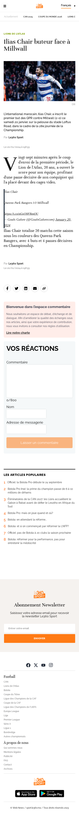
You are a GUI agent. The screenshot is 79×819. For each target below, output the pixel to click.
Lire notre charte (18, 333)
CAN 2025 (28, 17)
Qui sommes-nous (13, 748)
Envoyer (39, 638)
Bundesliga (9, 732)
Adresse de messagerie (24, 422)
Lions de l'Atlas (14, 34)
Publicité (8, 756)
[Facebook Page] (28, 665)
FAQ (6, 760)
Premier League (12, 719)
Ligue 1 (7, 728)
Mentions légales (12, 752)
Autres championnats (15, 736)
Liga (6, 715)
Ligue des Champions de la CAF (20, 698)
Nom (10, 407)
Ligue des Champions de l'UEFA (20, 707)
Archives (8, 769)
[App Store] (26, 793)
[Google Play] (51, 793)
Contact (8, 764)
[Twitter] (36, 665)
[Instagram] (51, 665)
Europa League (11, 711)
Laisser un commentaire (39, 443)
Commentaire (17, 362)
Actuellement (11, 16)
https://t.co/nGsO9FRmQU (21, 214)
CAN (6, 682)
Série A (7, 724)
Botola (7, 690)
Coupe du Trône (12, 694)
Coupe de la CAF (12, 703)
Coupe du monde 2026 (50, 17)
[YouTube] (43, 665)
